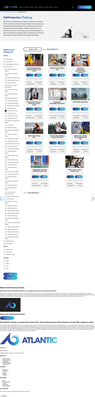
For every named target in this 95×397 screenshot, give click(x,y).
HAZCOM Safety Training (12, 138)
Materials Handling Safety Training (11, 181)
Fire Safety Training (11, 113)
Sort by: (44, 49)
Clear (10, 274)
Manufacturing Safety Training (11, 177)
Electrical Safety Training (12, 100)
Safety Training (13, 12)
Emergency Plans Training (12, 103)
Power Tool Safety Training (13, 196)
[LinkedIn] (1, 394)
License (32, 7)
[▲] (59, 49)
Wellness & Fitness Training (13, 231)
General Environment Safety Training (12, 121)
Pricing (4, 383)
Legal (4, 372)
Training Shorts (9, 243)
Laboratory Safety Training (13, 162)
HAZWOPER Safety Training (13, 143)
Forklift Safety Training (12, 118)
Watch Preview (38, 75)
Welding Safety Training (12, 229)
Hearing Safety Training (12, 146)
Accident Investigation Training (11, 70)
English (7, 261)
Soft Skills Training (10, 241)
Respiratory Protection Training (11, 202)
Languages (6, 257)
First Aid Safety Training (12, 115)
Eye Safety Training (11, 108)
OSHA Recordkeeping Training (11, 188)
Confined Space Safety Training (11, 94)
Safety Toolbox (6, 385)
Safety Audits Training (12, 208)
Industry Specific (9, 61)
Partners (5, 374)
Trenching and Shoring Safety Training (12, 223)
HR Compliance (9, 59)
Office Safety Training (12, 185)
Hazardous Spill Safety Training (11, 135)
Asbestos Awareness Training (13, 77)
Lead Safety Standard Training (11, 168)
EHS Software (6, 364)
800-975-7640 (4, 350)
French (7, 265)
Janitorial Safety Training (12, 159)
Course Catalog (7, 12)
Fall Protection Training (22, 12)
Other (7, 268)
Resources (41, 7)
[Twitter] (5, 394)
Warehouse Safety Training (13, 226)
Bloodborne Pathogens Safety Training (11, 86)
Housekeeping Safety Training (10, 152)
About (36, 7)
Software (26, 7)
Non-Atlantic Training (10, 254)
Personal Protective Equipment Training (10, 193)
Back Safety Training (11, 82)
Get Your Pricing (84, 7)
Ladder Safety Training (12, 164)
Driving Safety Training (12, 98)
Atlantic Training (9, 249)
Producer (5, 246)
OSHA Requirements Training (12, 64)
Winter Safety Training (12, 234)
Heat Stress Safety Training (13, 148)
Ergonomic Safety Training (13, 105)
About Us (5, 369)
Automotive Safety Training (13, 80)
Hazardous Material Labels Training (11, 131)
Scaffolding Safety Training (13, 213)
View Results (10, 277)
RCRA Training (10, 199)
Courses (21, 7)
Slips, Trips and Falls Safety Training (12, 219)
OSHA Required (7, 362)
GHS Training (10, 125)
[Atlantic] (10, 7)
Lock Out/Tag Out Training (13, 171)
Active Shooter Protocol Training (11, 74)
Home (2, 12)
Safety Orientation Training (13, 210)
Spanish (7, 263)
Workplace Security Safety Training (12, 237)
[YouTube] (7, 394)
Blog (4, 380)
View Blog (7, 318)
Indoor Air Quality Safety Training (11, 156)
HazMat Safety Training (12, 141)
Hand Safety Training (11, 127)
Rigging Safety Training (12, 205)
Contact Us (5, 371)
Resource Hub (6, 381)
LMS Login (5, 384)
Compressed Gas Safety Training (11, 90)
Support (5, 373)
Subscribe (4, 396)
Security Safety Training (12, 215)
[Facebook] (3, 394)
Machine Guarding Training (13, 174)
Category (5, 55)
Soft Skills (5, 361)
